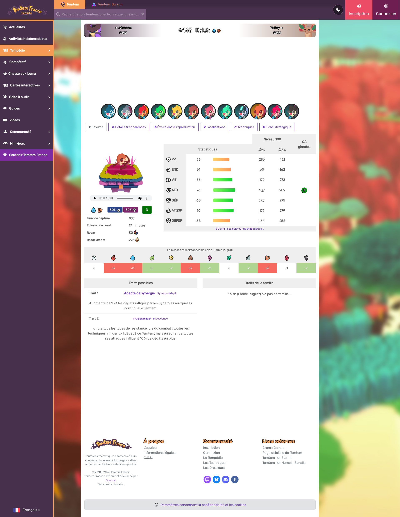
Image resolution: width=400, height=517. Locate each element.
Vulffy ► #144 (277, 30)
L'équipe (150, 448)
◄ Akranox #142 (122, 30)
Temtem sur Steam (276, 458)
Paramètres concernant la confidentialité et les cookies (203, 505)
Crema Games (273, 448)
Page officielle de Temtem (282, 453)
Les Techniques (215, 463)
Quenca (110, 480)
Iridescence (150, 318)
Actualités (16, 27)
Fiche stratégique (278, 127)
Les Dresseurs (214, 468)
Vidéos (14, 120)
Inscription (211, 448)
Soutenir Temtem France (27, 155)
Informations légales (159, 453)
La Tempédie (213, 458)
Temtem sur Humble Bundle (284, 463)
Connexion (211, 453)
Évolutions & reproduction (176, 127)
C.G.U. (148, 458)
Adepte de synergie (150, 293)
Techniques (246, 127)
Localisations (215, 127)
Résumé (97, 127)
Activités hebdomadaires (27, 39)
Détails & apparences (130, 127)
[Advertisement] (200, 71)
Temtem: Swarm (110, 4)
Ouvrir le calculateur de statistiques (239, 228)
